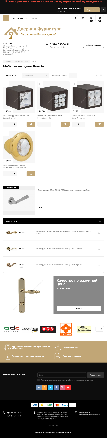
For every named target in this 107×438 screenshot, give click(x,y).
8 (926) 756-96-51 (59, 44)
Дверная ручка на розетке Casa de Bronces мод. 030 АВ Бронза (59, 265)
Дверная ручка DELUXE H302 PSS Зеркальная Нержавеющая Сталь (64, 190)
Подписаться (95, 375)
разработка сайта (49, 432)
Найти (75, 18)
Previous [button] (98, 329)
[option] (12, 330)
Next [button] (102, 329)
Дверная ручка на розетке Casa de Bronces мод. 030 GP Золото (59, 249)
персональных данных (84, 380)
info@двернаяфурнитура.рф (89, 414)
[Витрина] (101, 75)
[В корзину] (99, 232)
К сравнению (6, 84)
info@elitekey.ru (84, 412)
